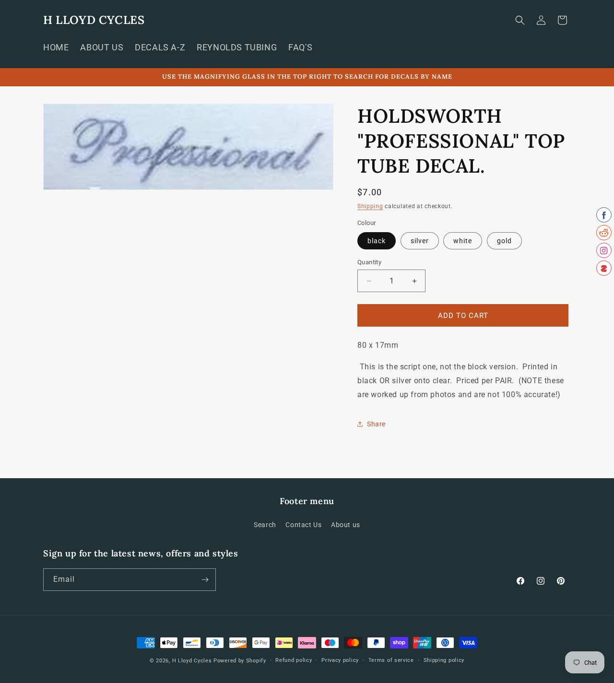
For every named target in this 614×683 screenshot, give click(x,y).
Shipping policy (444, 660)
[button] (520, 20)
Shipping (370, 206)
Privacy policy (340, 660)
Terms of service (391, 660)
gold (504, 241)
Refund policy (293, 660)
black (376, 241)
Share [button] (376, 424)
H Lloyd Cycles (192, 661)
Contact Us (303, 525)
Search (265, 525)
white (462, 241)
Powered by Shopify (239, 661)
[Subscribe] (204, 579)
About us (345, 525)
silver (420, 241)
